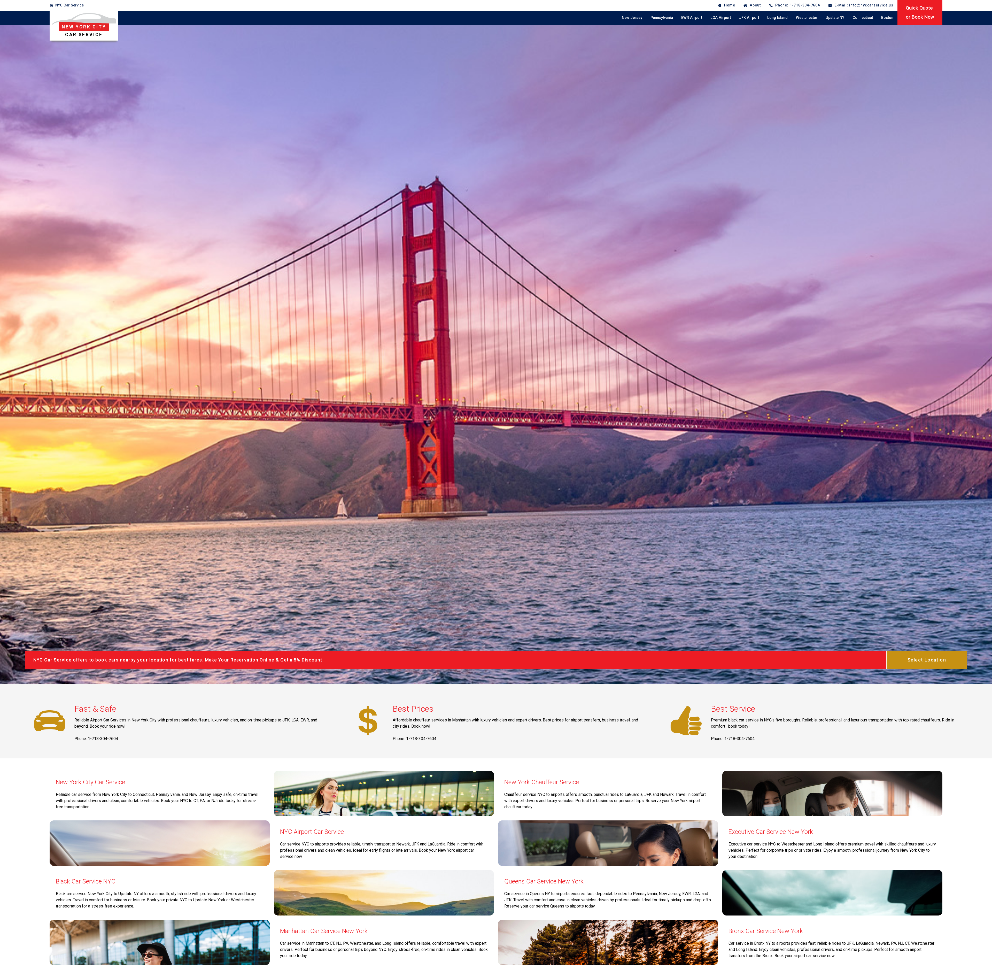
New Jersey (632, 18)
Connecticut (863, 18)
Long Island (777, 18)
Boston (887, 18)
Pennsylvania (661, 18)
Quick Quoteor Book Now (920, 12)
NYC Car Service (69, 5)
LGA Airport (720, 18)
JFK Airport (749, 18)
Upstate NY (835, 18)
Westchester (806, 18)
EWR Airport (691, 18)
